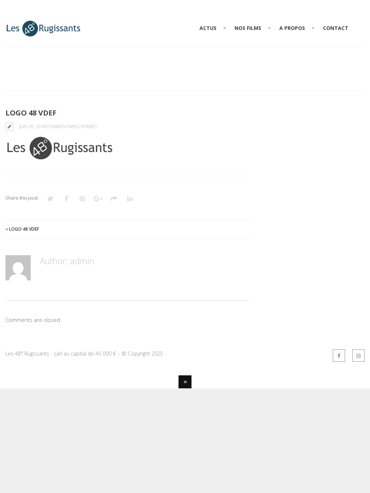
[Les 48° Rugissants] (43, 33)
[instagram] (358, 355)
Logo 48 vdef (24, 229)
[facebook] (339, 355)
